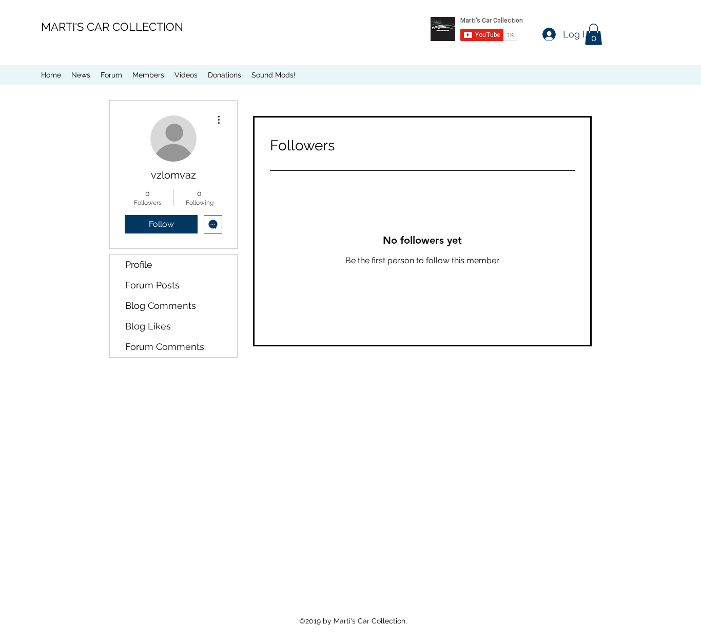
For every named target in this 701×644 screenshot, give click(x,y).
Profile (138, 264)
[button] (593, 34)
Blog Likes (148, 326)
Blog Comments (160, 305)
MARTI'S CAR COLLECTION (112, 26)
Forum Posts (152, 285)
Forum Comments (164, 346)
